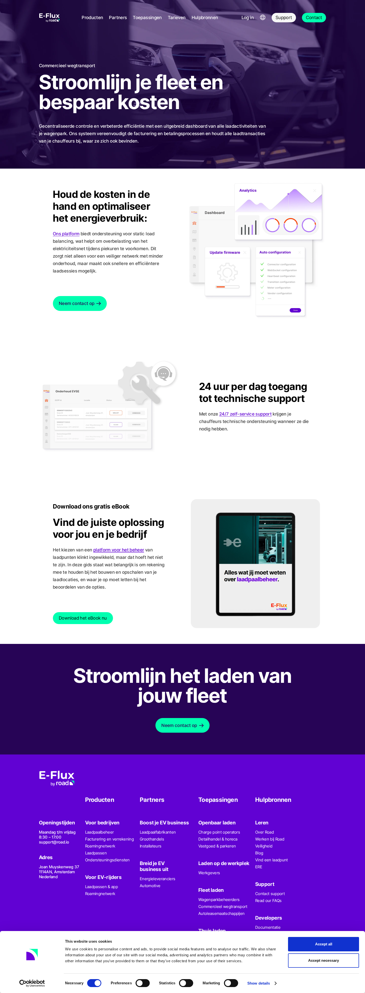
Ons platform (66, 233)
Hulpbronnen (205, 17)
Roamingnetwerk (100, 845)
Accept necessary (323, 960)
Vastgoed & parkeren (217, 845)
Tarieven (177, 17)
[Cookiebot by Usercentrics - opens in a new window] (32, 983)
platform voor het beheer (118, 549)
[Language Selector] (263, 17)
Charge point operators (219, 832)
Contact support (270, 893)
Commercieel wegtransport (223, 906)
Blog (259, 852)
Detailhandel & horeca (218, 839)
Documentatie (268, 927)
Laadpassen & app (101, 886)
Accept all (323, 944)
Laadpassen (96, 852)
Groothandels (152, 839)
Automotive (150, 885)
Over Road (264, 832)
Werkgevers (209, 872)
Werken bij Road (269, 839)
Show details (258, 983)
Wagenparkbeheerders (219, 899)
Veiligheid (263, 845)
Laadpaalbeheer (99, 832)
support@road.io (54, 842)
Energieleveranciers (157, 878)
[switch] (143, 983)
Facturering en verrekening (109, 839)
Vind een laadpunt (271, 859)
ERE (258, 866)
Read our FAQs (268, 900)
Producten (92, 17)
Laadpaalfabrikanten (158, 832)
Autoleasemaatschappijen (221, 913)
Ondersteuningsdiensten (107, 859)
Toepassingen (147, 17)
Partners (118, 17)
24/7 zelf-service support (245, 414)
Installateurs (150, 845)
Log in (248, 17)
